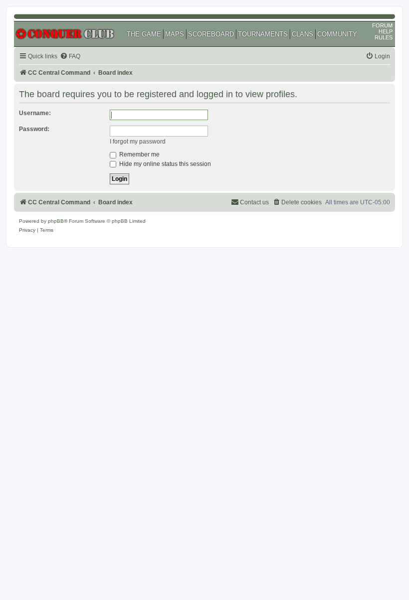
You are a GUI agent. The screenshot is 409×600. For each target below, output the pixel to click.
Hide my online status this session (164, 163)
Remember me (139, 154)
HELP (386, 31)
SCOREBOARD (211, 34)
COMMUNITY (337, 34)
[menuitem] (70, 56)
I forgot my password (138, 141)
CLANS (302, 34)
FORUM (382, 25)
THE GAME (144, 34)
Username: (35, 113)
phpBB (56, 221)
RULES (384, 37)
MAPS (174, 34)
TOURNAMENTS (263, 34)
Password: (34, 129)
